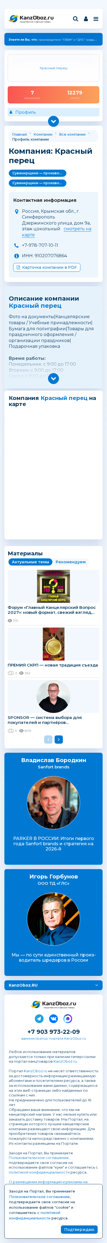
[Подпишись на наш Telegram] (39, 1017)
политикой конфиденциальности (39, 1172)
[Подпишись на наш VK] (53, 1017)
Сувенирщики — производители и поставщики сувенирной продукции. (39, 173)
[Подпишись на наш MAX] (67, 1017)
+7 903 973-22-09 (53, 1031)
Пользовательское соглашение (39, 1157)
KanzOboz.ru (65, 1061)
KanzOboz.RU (23, 985)
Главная (19, 134)
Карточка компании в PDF (49, 267)
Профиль (25, 112)
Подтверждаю (79, 1229)
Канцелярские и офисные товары (35, 22)
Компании (42, 134)
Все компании (72, 134)
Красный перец (35, 305)
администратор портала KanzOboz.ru (53, 1038)
